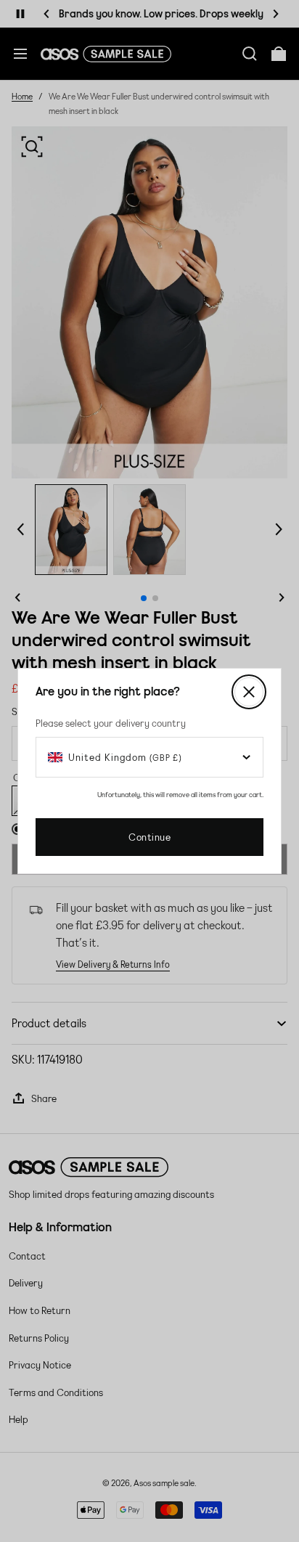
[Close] (248, 691)
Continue (149, 837)
